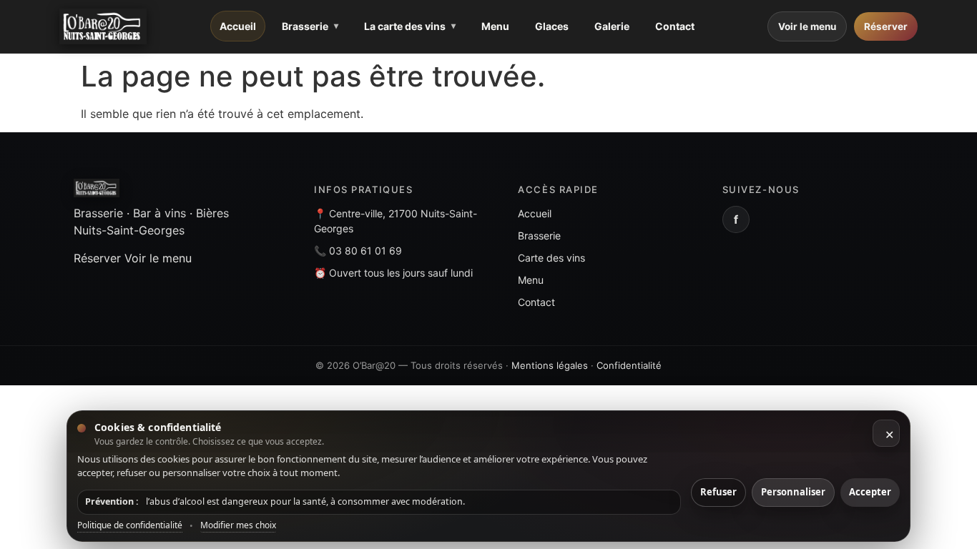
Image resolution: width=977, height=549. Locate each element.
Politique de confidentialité (129, 525)
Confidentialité (629, 365)
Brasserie (305, 26)
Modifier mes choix (238, 525)
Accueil (238, 26)
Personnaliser (793, 491)
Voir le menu (807, 26)
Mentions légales (549, 365)
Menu (495, 26)
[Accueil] (103, 26)
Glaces (552, 26)
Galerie (611, 26)
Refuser (718, 491)
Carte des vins (551, 258)
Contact (674, 26)
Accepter (870, 491)
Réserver (886, 26)
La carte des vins (405, 26)
